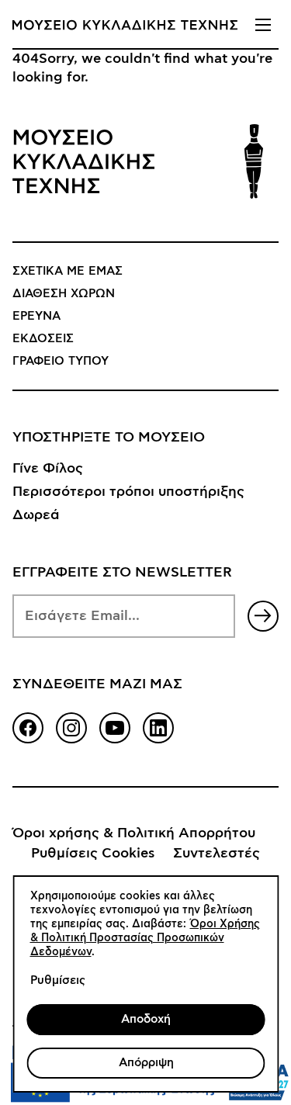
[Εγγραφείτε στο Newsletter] (263, 616)
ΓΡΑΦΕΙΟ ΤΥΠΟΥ (60, 361)
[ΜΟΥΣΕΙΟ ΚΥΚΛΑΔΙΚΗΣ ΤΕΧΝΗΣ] (124, 24)
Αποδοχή (146, 1019)
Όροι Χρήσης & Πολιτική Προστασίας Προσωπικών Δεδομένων (144, 938)
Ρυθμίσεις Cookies (92, 854)
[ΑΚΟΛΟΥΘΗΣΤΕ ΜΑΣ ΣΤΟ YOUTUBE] (114, 727)
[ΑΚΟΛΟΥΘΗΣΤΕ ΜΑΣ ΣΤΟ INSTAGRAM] (71, 727)
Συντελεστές (216, 854)
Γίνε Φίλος (47, 469)
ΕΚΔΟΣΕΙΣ (43, 339)
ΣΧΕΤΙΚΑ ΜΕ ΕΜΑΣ (67, 271)
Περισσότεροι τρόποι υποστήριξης (128, 492)
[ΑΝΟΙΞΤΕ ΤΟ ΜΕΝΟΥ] (263, 24)
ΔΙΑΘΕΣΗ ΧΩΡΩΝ (63, 294)
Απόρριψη (145, 1063)
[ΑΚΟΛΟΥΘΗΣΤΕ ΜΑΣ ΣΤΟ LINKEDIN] (158, 727)
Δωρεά (36, 515)
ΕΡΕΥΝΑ (36, 316)
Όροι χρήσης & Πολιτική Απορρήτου (133, 833)
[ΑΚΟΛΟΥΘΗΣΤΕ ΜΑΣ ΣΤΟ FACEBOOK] (27, 727)
